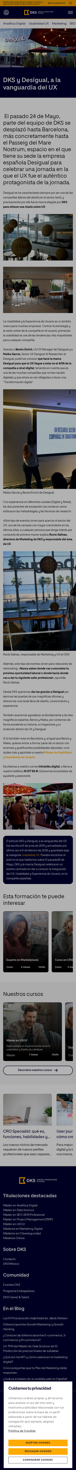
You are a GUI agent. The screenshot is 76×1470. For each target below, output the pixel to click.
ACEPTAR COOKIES (38, 1443)
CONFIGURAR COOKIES (38, 1460)
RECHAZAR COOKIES (38, 1451)
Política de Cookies (22, 1431)
